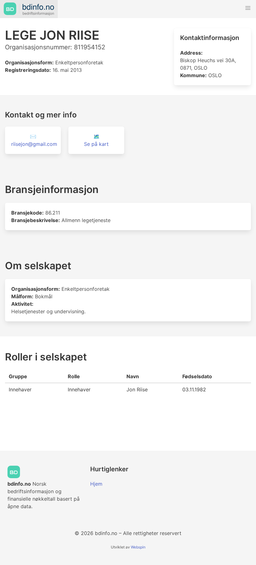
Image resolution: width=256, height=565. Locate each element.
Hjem (96, 484)
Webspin (138, 547)
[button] (248, 8)
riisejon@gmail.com (34, 144)
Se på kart (96, 144)
